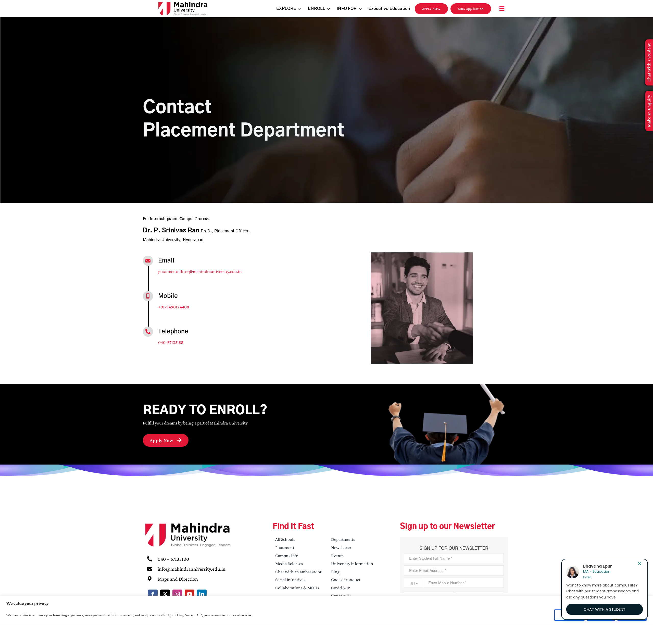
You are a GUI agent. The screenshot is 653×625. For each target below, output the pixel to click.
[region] (326, 610)
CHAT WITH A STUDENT (604, 609)
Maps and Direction (178, 579)
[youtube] (189, 594)
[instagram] (177, 594)
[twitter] (165, 594)
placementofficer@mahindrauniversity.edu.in (200, 271)
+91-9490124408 (173, 306)
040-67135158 (170, 342)
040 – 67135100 (173, 559)
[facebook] (153, 594)
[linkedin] (202, 594)
